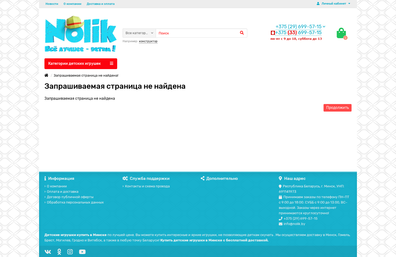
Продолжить (337, 107)
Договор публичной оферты (70, 197)
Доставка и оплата (100, 4)
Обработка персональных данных (75, 202)
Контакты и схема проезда (147, 186)
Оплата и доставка (62, 192)
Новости (52, 4)
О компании (72, 4)
